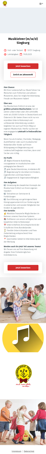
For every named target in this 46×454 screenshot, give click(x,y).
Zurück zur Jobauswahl (23, 74)
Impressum (16, 451)
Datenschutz (29, 451)
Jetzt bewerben (23, 66)
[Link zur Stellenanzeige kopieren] (40, 4)
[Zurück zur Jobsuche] (43, 4)
